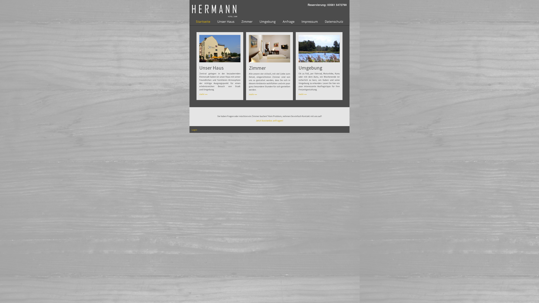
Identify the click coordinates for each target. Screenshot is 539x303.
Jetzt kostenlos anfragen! (269, 120)
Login (194, 129)
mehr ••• (203, 94)
